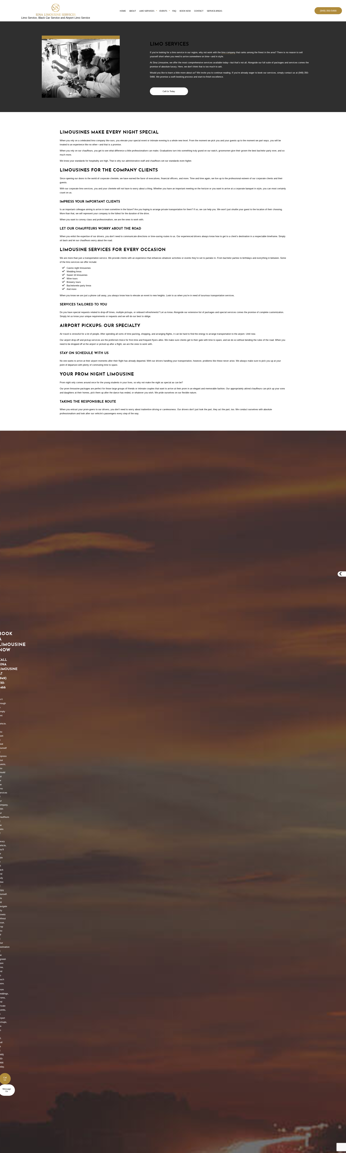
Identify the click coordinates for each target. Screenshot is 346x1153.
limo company (228, 52)
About (132, 11)
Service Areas (214, 11)
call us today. (169, 91)
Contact (198, 11)
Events (163, 11)
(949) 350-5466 (328, 10)
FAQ (174, 11)
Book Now (185, 11)
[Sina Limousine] (55, 9)
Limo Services (146, 11)
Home (123, 11)
